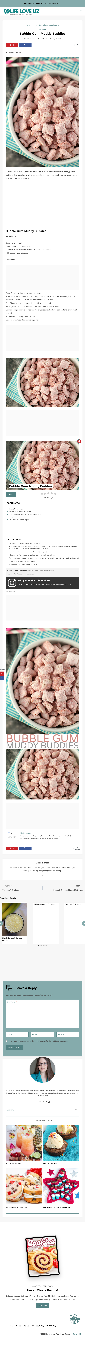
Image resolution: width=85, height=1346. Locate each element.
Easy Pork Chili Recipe (73, 904)
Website (60, 1034)
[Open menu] (81, 11)
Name (10, 1034)
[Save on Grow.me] (2, 682)
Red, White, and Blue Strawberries (56, 1207)
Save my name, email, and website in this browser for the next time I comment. (37, 1041)
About (6, 1326)
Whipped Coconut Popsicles (44, 904)
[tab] (38, 945)
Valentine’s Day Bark (10, 888)
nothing (42, 29)
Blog (11, 1326)
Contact (18, 1326)
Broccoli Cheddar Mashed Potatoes (68, 888)
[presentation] (14, 919)
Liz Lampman (30, 39)
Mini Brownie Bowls (50, 1164)
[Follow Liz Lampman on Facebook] (42, 876)
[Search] (76, 1109)
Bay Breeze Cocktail (13, 1164)
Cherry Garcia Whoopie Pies (16, 1207)
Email (35, 1034)
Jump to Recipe (14, 52)
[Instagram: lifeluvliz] (13, 583)
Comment (12, 1002)
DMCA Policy (51, 1326)
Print (11, 494)
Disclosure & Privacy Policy (34, 1326)
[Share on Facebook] (2, 678)
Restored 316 (78, 1334)
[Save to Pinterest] (2, 674)
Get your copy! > (41, 3)
